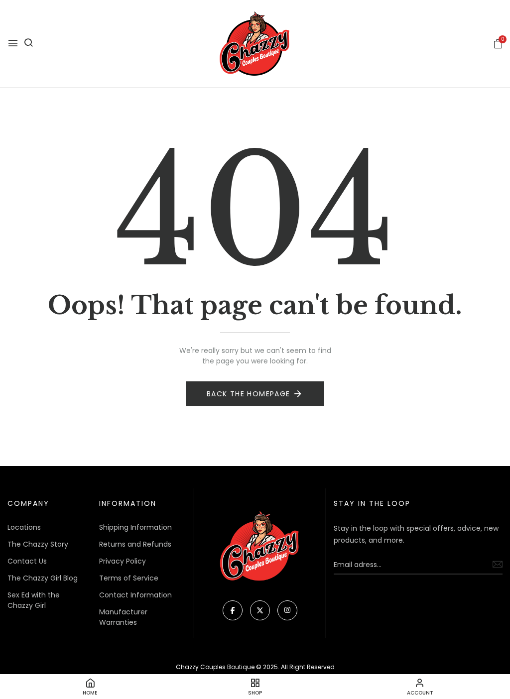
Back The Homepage (248, 394)
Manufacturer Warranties (123, 617)
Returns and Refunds (135, 544)
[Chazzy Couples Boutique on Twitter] (260, 610)
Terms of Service (128, 578)
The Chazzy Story (37, 544)
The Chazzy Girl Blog (42, 578)
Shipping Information (135, 527)
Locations (24, 527)
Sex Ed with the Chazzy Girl (33, 600)
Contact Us (27, 561)
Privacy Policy (122, 561)
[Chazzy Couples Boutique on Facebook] (233, 610)
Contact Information (135, 595)
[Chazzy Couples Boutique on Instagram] (287, 610)
